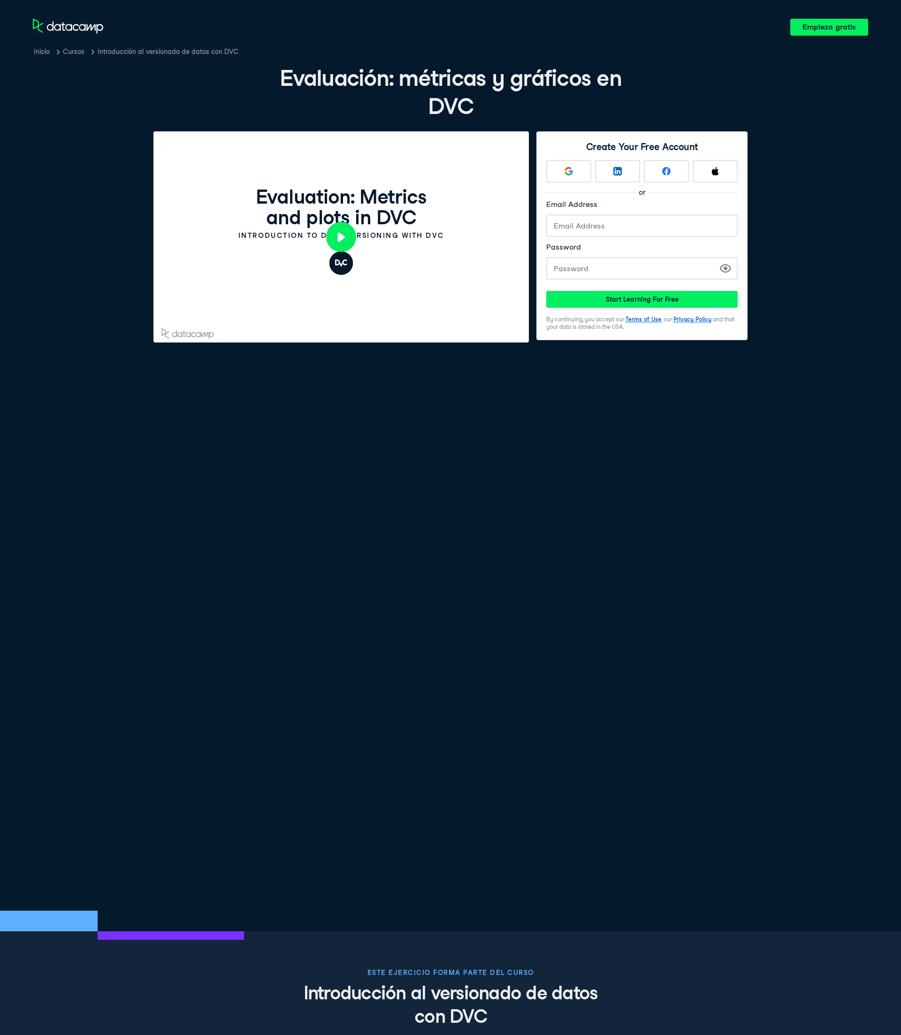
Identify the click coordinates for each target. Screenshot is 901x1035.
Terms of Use (643, 319)
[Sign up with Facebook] (666, 171)
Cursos (73, 51)
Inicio (42, 51)
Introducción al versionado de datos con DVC (168, 51)
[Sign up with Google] (568, 171)
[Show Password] (725, 268)
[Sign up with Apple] (715, 171)
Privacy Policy (692, 319)
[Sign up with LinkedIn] (617, 171)
